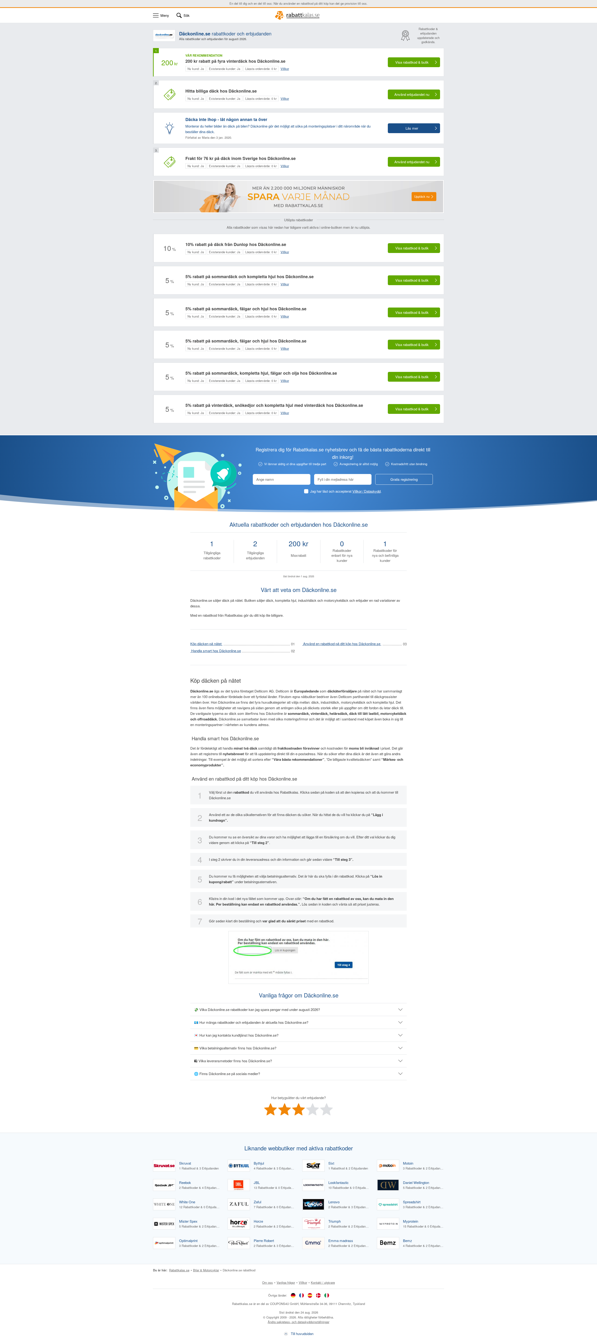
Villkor (303, 1282)
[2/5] (285, 1109)
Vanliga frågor (286, 1282)
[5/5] (326, 1109)
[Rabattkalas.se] (298, 15)
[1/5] (271, 1109)
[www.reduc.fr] (301, 1295)
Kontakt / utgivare (323, 1282)
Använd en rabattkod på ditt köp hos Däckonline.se (341, 643)
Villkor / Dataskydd (366, 491)
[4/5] (312, 1109)
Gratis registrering (404, 479)
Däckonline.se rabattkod (239, 1270)
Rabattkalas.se (179, 1270)
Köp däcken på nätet (206, 643)
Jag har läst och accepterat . (346, 491)
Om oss (267, 1282)
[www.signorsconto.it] (326, 1295)
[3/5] (298, 1109)
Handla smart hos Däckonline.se (215, 650)
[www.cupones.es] (310, 1295)
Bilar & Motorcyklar (206, 1270)
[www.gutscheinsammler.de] (293, 1295)
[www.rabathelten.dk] (318, 1295)
